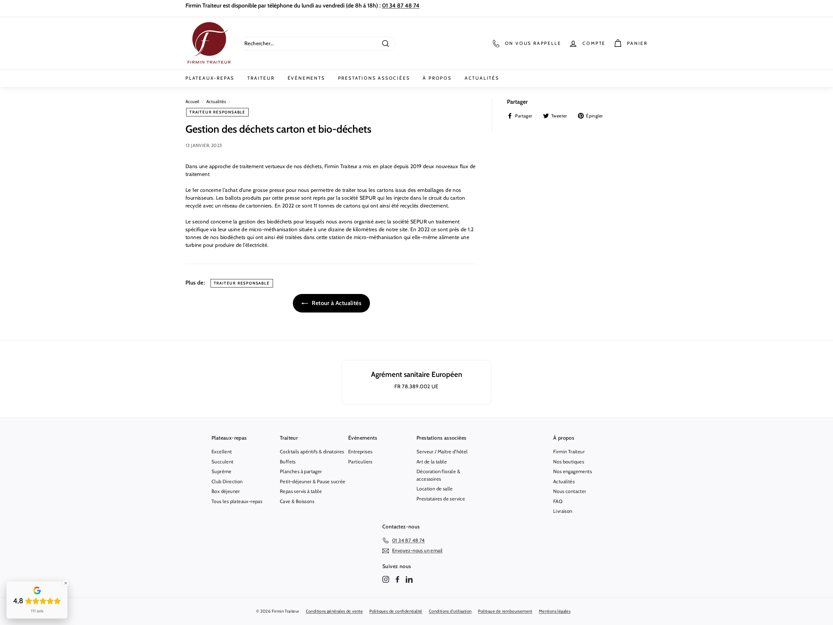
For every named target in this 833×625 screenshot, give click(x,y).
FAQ (558, 501)
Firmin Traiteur (569, 452)
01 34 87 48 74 (400, 5)
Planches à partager (301, 471)
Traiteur (260, 78)
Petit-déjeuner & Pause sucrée (313, 482)
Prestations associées (374, 78)
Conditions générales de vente (334, 611)
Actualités (482, 78)
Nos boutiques (568, 462)
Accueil (192, 101)
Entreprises (360, 452)
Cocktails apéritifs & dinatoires (312, 452)
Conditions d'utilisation (450, 611)
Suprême (222, 471)
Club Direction (227, 482)
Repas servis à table (301, 491)
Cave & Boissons (297, 501)
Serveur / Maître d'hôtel (442, 452)
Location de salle (434, 489)
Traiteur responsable (217, 112)
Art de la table (431, 462)
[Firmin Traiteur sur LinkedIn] (409, 579)
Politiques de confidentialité (395, 611)
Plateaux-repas (209, 78)
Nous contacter (569, 491)
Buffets (288, 462)
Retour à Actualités (336, 303)
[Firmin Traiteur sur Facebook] (397, 579)
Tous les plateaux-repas (237, 501)
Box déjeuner (226, 491)
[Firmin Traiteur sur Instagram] (385, 579)
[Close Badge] (65, 583)
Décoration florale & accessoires (438, 475)
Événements (306, 78)
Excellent (222, 452)
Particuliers (360, 462)
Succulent (223, 462)
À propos (437, 78)
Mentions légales (554, 611)
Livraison (562, 511)
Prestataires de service (440, 499)
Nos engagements (572, 471)
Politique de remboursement (505, 611)
